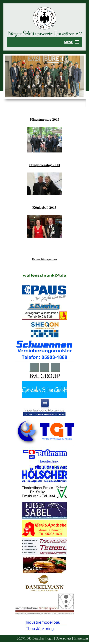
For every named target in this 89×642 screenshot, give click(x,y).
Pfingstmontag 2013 (45, 119)
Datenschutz (63, 638)
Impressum (81, 638)
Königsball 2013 (44, 207)
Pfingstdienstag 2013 (44, 165)
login (50, 638)
